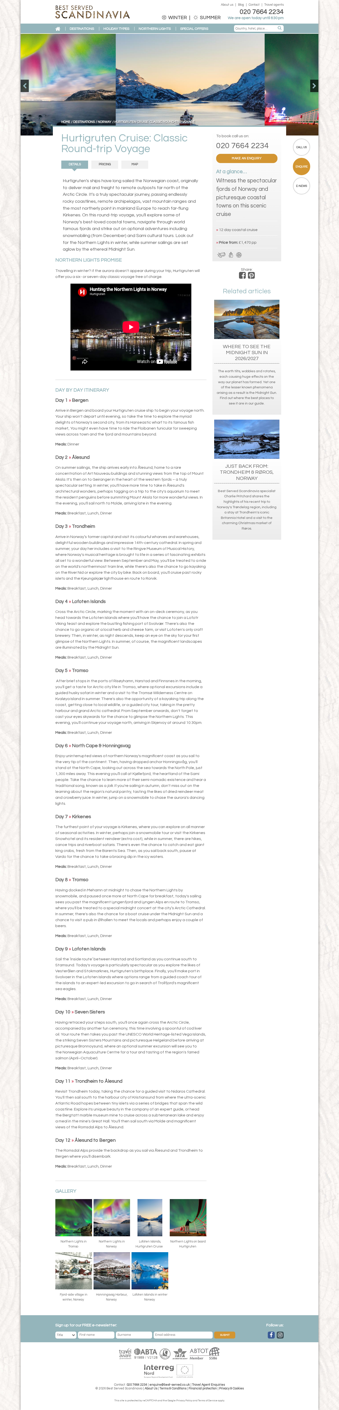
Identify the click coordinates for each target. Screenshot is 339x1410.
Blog (241, 4)
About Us (151, 1388)
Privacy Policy (184, 1400)
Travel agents (274, 4)
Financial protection (203, 1388)
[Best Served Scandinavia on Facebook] (271, 1335)
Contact (254, 4)
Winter (177, 17)
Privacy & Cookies (231, 1388)
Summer (210, 17)
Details (75, 164)
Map (135, 164)
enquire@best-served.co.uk (169, 1384)
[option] (169, 84)
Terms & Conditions (173, 1388)
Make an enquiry (247, 158)
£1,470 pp (248, 242)
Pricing (105, 164)
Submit (225, 1335)
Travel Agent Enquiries (208, 1384)
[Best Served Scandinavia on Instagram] (280, 1335)
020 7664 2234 (262, 11)
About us (227, 4)
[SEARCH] (279, 28)
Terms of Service (207, 1400)
